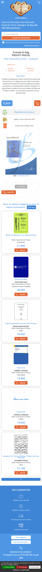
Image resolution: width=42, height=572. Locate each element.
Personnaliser (35, 567)
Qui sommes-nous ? (21, 542)
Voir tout (31, 207)
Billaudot (11, 71)
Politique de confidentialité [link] (21, 570)
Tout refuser (22, 567)
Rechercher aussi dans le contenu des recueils (23, 42)
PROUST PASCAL (21, 55)
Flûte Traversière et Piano (15, 59)
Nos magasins (21, 537)
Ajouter (37, 103)
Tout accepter (9, 567)
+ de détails (21, 187)
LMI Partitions (21, 18)
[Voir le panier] (39, 2)
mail (21, 557)
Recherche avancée (31, 45)
